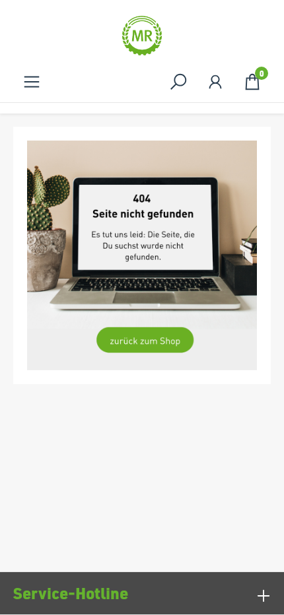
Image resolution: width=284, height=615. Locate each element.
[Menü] (31, 81)
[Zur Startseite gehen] (142, 35)
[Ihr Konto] (215, 81)
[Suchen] (178, 81)
